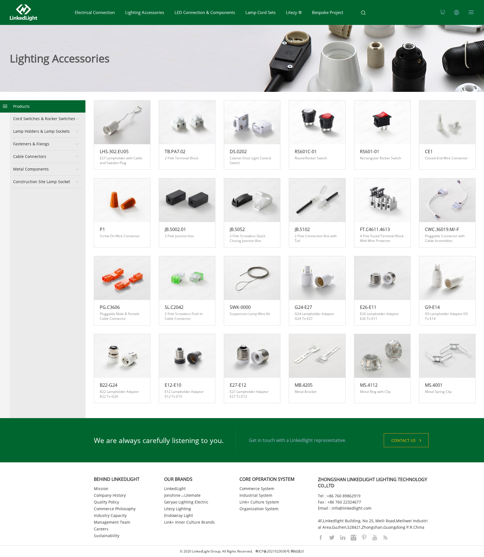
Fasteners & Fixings (31, 143)
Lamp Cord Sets (260, 12)
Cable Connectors (29, 156)
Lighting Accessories (144, 12)
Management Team (112, 522)
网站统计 (297, 551)
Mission (101, 488)
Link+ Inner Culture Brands (189, 522)
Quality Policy (106, 502)
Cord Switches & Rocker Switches (44, 118)
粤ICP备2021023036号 (272, 551)
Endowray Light (178, 515)
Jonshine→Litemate (182, 495)
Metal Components (31, 169)
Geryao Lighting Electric (186, 502)
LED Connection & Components (204, 12)
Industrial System (255, 495)
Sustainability (106, 535)
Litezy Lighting (177, 508)
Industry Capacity (110, 515)
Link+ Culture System (259, 502)
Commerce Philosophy (115, 508)
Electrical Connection (95, 12)
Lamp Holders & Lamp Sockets (41, 131)
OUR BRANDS (178, 479)
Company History (110, 495)
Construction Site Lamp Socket (41, 181)
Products (21, 106)
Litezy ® (294, 12)
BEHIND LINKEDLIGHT (116, 479)
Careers (101, 529)
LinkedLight (175, 488)
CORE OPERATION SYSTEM (266, 479)
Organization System (258, 508)
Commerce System (256, 488)
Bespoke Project (327, 12)
